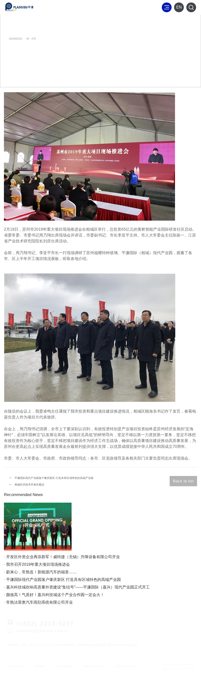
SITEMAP (39, 666)
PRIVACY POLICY (93, 666)
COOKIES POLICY (126, 666)
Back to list (183, 481)
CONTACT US (15, 666)
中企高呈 (189, 668)
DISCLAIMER (64, 666)
